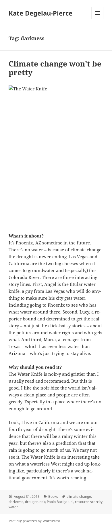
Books (53, 496)
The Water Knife (26, 374)
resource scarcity (89, 501)
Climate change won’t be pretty (55, 67)
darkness (16, 501)
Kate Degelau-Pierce (40, 13)
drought (31, 501)
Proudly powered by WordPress (34, 520)
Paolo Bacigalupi (60, 501)
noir (42, 501)
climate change (79, 496)
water (13, 506)
